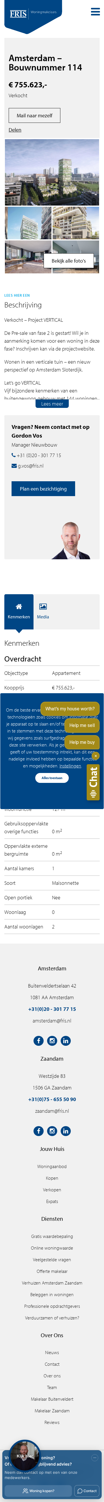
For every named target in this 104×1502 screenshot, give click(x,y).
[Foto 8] (76, 223)
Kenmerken (19, 617)
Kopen (52, 1178)
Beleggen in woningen (52, 1294)
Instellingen (70, 766)
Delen (15, 129)
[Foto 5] (28, 256)
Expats (52, 1201)
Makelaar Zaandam (52, 1410)
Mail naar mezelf (34, 115)
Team (52, 1387)
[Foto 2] (28, 223)
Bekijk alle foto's (69, 260)
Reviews (52, 1422)
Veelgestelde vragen (52, 1259)
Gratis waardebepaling (52, 1236)
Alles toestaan (52, 778)
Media (43, 617)
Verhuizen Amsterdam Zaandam (52, 1283)
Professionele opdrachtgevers (52, 1306)
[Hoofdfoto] (52, 172)
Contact (52, 1364)
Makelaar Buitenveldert (52, 1399)
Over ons (52, 1376)
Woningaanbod (52, 1166)
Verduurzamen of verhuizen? (52, 1318)
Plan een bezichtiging (43, 488)
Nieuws (52, 1352)
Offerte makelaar (52, 1271)
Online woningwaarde (52, 1248)
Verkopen (52, 1190)
